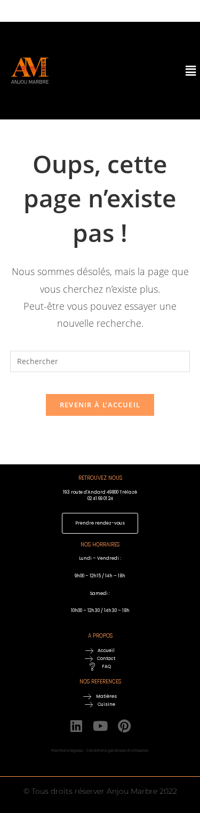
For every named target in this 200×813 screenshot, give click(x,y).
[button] (175, 70)
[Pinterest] (124, 725)
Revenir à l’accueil (100, 404)
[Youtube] (100, 725)
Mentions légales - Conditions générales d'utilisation (100, 750)
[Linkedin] (76, 725)
